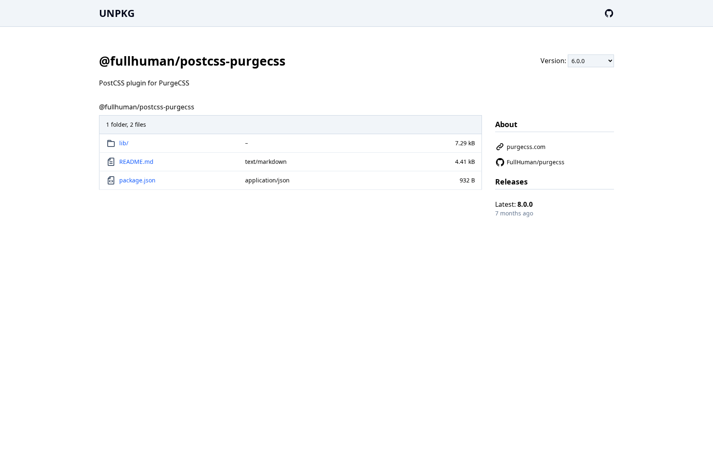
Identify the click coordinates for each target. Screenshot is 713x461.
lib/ (123, 143)
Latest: (514, 204)
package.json (137, 180)
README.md (136, 161)
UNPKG (117, 13)
